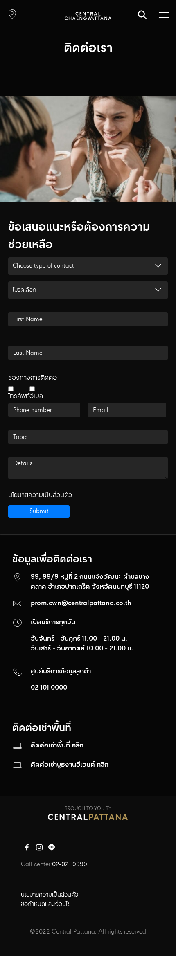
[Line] (51, 849)
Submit (39, 511)
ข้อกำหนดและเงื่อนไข (46, 904)
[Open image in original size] (88, 16)
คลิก (77, 745)
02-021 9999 (69, 864)
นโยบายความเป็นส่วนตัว (40, 495)
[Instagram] (39, 849)
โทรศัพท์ (19, 395)
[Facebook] (27, 849)
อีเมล (36, 395)
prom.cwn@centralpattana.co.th (81, 603)
